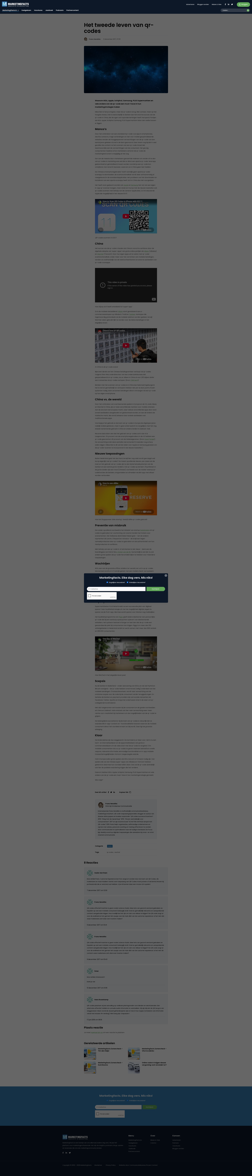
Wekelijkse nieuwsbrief (137, 582)
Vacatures (38, 10)
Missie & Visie (216, 4)
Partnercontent (72, 10)
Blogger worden (203, 4)
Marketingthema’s (9, 10)
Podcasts (59, 10)
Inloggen (244, 4)
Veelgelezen (26, 10)
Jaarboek (49, 10)
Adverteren (190, 4)
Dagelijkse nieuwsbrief (117, 582)
